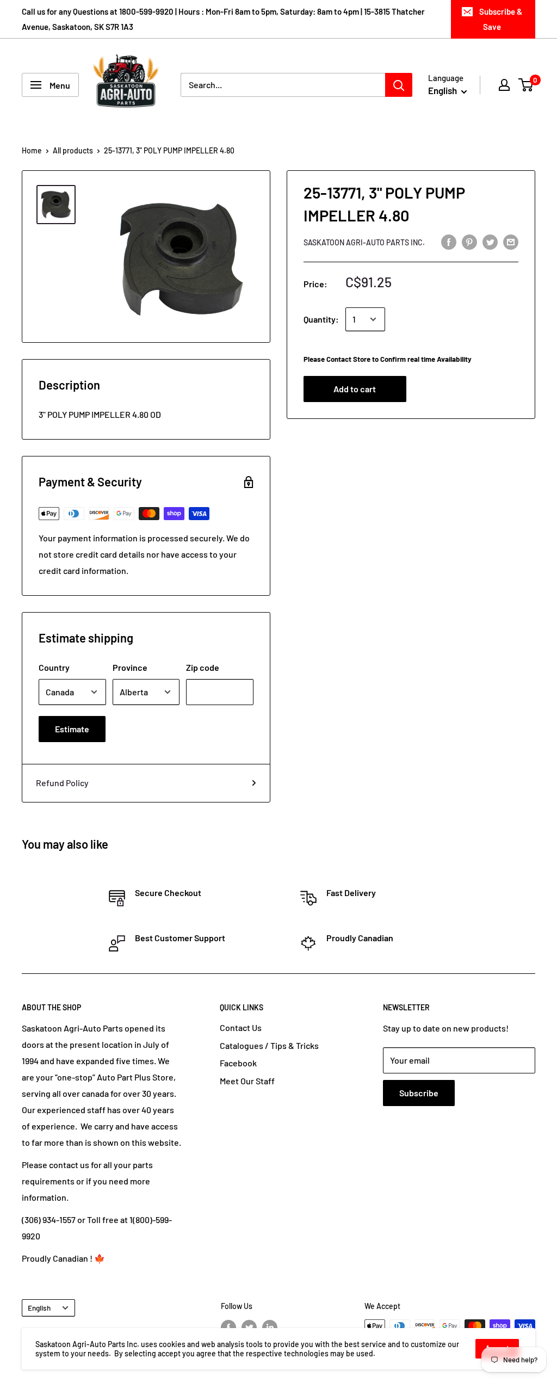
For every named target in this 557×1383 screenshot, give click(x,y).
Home (32, 150)
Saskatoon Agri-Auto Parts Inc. (364, 242)
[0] (526, 84)
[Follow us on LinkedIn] (269, 1327)
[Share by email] (510, 241)
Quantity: (321, 319)
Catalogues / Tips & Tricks (269, 1045)
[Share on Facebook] (448, 241)
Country (54, 667)
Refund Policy (62, 782)
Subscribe (418, 1093)
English (39, 1307)
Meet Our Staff (247, 1081)
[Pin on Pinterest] (469, 241)
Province (130, 667)
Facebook (238, 1063)
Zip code (202, 667)
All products (73, 150)
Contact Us (241, 1027)
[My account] (504, 85)
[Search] (398, 85)
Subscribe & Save (500, 19)
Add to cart (354, 389)
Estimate (72, 729)
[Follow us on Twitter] (249, 1327)
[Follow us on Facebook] (228, 1327)
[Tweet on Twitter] (490, 241)
